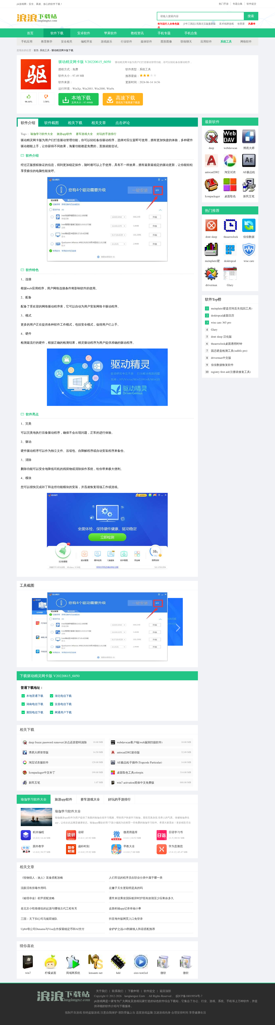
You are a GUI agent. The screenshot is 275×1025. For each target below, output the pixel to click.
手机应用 (26, 41)
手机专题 (164, 33)
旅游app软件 (64, 134)
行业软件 (126, 41)
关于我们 (101, 991)
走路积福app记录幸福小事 (125, 908)
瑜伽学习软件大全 (41, 134)
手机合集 (190, 33)
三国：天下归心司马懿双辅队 (39, 919)
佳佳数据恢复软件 (222, 365)
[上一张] (54, 626)
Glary (214, 329)
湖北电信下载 (63, 696)
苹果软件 (110, 33)
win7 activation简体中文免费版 (135, 782)
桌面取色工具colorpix (130, 772)
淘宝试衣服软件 (39, 762)
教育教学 (46, 41)
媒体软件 (146, 41)
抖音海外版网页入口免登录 (126, 919)
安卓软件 (83, 33)
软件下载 (57, 33)
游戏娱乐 (106, 41)
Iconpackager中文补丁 (42, 772)
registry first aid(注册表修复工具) (231, 372)
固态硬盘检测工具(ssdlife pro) (229, 351)
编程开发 (86, 41)
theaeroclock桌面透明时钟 (226, 343)
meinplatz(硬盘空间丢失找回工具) (231, 308)
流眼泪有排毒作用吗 (33, 888)
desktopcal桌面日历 (222, 315)
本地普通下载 (34, 696)
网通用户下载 (63, 712)
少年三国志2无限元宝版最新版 (199, 23)
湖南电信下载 (34, 704)
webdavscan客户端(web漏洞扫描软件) (139, 742)
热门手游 (223, 3)
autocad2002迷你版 (128, 752)
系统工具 (226, 41)
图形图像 (166, 41)
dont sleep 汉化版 (221, 336)
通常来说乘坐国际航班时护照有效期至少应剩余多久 (141, 898)
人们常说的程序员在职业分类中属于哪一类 (135, 877)
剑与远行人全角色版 (168, 23)
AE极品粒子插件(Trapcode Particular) (139, 762)
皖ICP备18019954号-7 (189, 996)
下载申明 (133, 991)
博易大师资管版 (39, 752)
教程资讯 (137, 33)
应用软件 (206, 41)
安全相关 (66, 41)
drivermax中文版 (221, 358)
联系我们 (117, 991)
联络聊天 (186, 41)
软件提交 (251, 3)
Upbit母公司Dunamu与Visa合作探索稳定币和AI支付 (52, 929)
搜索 (251, 16)
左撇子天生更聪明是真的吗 (126, 888)
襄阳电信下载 (34, 712)
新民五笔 (34, 782)
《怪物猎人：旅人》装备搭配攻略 (42, 877)
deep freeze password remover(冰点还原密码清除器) (58, 742)
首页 (30, 33)
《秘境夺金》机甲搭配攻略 (38, 898)
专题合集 (237, 3)
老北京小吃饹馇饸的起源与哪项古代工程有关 (49, 908)
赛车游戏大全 (84, 134)
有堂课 (241, 23)
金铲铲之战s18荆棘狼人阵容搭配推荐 (132, 929)
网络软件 (246, 41)
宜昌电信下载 (63, 704)
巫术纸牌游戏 (226, 23)
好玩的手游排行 (106, 134)
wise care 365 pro (221, 322)
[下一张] (160, 626)
